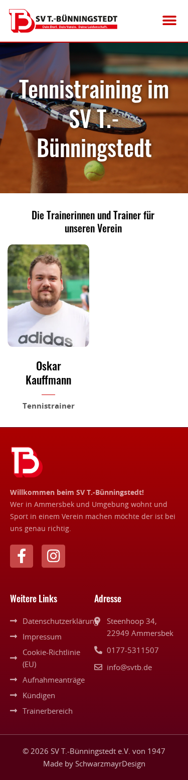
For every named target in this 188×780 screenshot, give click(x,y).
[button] (169, 21)
